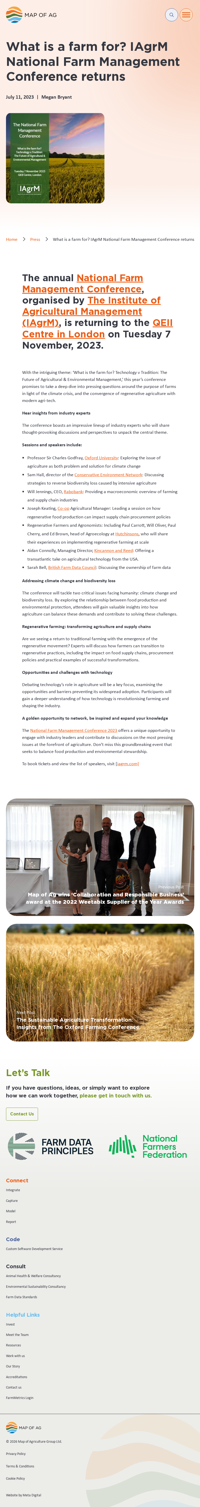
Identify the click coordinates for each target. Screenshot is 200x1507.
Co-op (63, 508)
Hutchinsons (127, 534)
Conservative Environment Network (108, 475)
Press (35, 239)
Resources (13, 1345)
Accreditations (16, 1376)
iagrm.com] (128, 764)
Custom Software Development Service (34, 1248)
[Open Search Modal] (171, 14)
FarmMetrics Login (19, 1397)
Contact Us (22, 1114)
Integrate (13, 1190)
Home (11, 239)
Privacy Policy (16, 1453)
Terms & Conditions (20, 1466)
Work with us (15, 1355)
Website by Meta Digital (23, 1495)
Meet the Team (17, 1334)
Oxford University (101, 458)
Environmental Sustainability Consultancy (36, 1286)
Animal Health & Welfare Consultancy (33, 1275)
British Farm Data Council (72, 567)
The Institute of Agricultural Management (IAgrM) (91, 312)
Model (10, 1211)
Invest (10, 1324)
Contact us (13, 1387)
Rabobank (73, 491)
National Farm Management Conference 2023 (73, 730)
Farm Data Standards (21, 1297)
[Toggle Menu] (186, 14)
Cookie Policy (15, 1478)
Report (11, 1221)
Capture (12, 1200)
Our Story (13, 1366)
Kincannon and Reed (113, 550)
